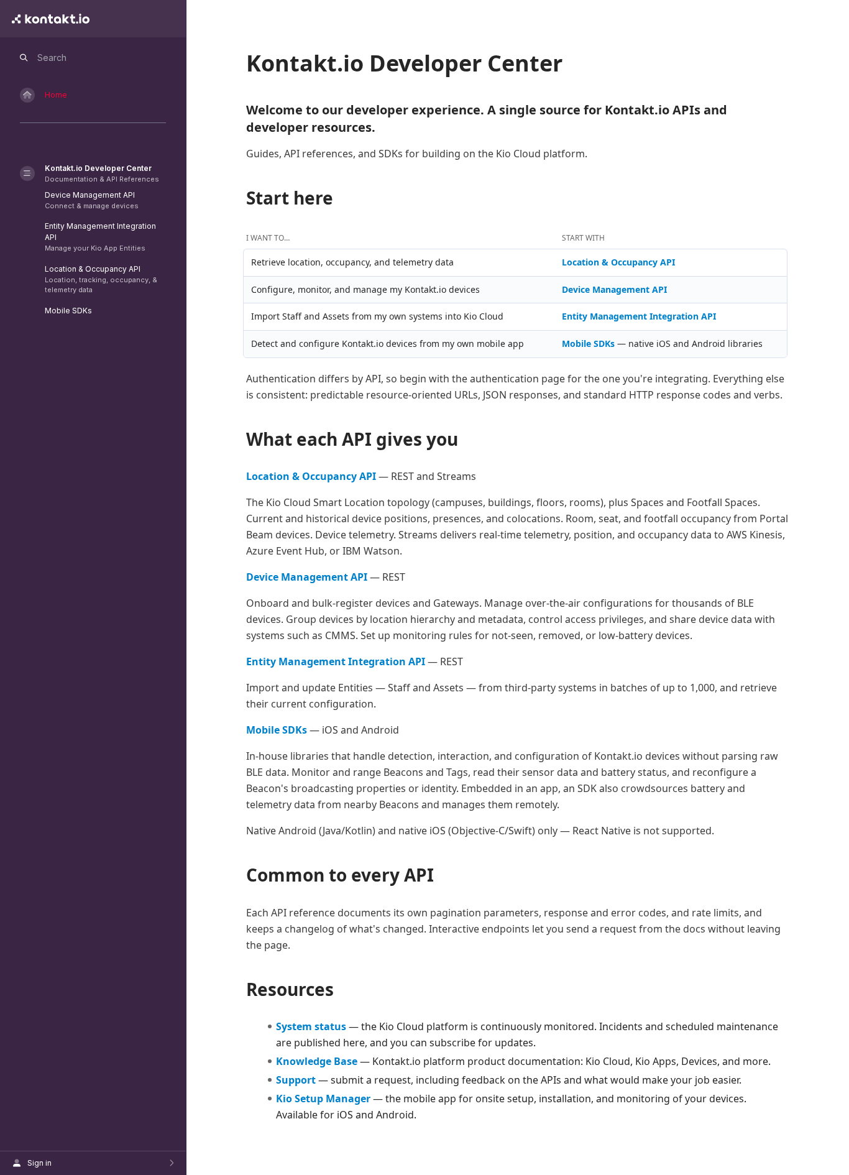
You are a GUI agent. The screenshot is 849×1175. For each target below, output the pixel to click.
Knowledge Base (316, 1061)
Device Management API (614, 289)
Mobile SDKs (588, 343)
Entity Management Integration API (639, 316)
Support (296, 1080)
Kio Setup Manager (323, 1098)
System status (311, 1026)
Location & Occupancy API (618, 262)
